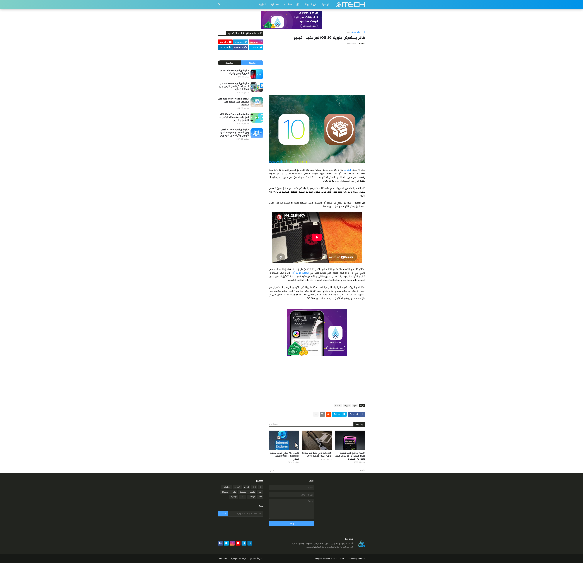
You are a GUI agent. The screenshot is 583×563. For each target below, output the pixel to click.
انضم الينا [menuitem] (275, 4)
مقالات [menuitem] (289, 4)
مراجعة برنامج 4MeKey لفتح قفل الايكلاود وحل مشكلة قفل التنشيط (233, 101)
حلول (234, 492)
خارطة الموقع (256, 558)
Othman (361, 558)
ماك (260, 496)
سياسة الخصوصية (238, 558)
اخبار (348, 32)
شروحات (237, 487)
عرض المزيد (273, 424)
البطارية (234, 496)
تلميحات (225, 492)
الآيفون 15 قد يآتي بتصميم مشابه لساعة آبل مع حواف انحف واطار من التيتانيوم (350, 456)
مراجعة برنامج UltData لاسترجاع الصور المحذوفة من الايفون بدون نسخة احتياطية (233, 86)
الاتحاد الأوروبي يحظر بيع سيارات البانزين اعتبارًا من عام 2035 (317, 454)
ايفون (246, 487)
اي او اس (226, 487)
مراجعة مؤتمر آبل (300, 273)
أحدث (361, 470)
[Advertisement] (317, 70)
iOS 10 (338, 405)
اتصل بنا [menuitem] (262, 4)
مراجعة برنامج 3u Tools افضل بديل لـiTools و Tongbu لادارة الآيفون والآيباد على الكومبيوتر (234, 132)
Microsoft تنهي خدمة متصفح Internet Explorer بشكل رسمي (284, 456)
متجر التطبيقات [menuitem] (310, 4)
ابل (261, 487)
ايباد (260, 492)
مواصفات (229, 63)
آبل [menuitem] (297, 4)
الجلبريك (347, 170)
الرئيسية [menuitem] (325, 4)
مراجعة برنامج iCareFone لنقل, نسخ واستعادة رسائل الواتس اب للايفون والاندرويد (234, 117)
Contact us (222, 558)
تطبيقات (243, 492)
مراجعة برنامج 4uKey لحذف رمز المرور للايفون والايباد (234, 72)
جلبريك (347, 405)
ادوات (243, 496)
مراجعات (252, 63)
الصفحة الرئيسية (358, 32)
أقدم (272, 470)
